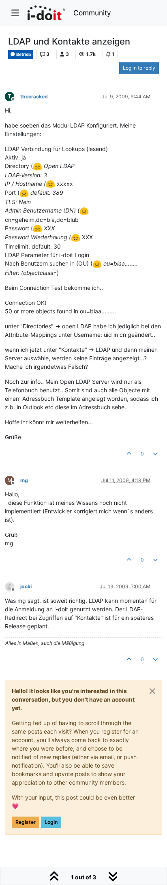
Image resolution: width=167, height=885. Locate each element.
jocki (26, 586)
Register (25, 822)
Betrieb (23, 54)
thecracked (34, 97)
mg (24, 480)
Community (92, 13)
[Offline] (12, 586)
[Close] (152, 691)
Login (51, 822)
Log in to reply (139, 68)
